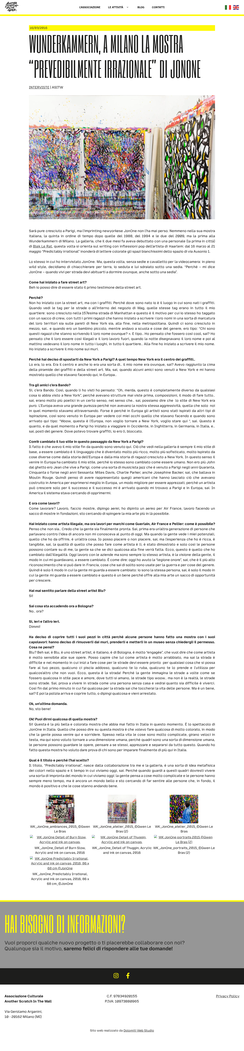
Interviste (39, 87)
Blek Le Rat (42, 246)
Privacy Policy (227, 996)
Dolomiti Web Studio (139, 1030)
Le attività (115, 7)
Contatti (158, 7)
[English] (236, 7)
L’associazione (89, 7)
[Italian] (228, 7)
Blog (140, 7)
